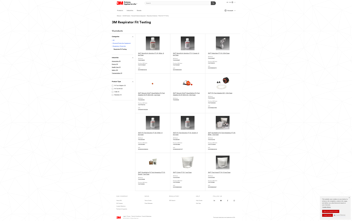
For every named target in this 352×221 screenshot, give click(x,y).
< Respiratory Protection (119, 46)
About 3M (119, 200)
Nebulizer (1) (117, 95)
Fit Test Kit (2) (118, 88)
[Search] (213, 3)
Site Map (198, 203)
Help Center (199, 200)
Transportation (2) (117, 73)
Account (230, 10)
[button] (340, 215)
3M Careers (119, 203)
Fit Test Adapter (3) (120, 85)
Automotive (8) (116, 61)
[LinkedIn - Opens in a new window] (214, 200)
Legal (124, 216)
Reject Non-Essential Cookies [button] (331, 211)
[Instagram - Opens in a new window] (234, 200)
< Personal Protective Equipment (121, 43)
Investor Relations (120, 206)
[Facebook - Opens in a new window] (227, 200)
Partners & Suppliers (121, 209)
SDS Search (172, 200)
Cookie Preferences (146, 216)
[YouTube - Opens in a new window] (221, 200)
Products (120, 10)
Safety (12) (115, 70)
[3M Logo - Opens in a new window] (127, 3)
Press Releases (148, 203)
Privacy (128, 216)
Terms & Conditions (136, 216)
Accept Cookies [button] (327, 215)
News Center (148, 200)
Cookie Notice (326, 207)
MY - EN (229, 2)
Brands (139, 10)
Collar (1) (116, 92)
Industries (130, 10)
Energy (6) (115, 64)
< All (113, 40)
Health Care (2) (116, 67)
